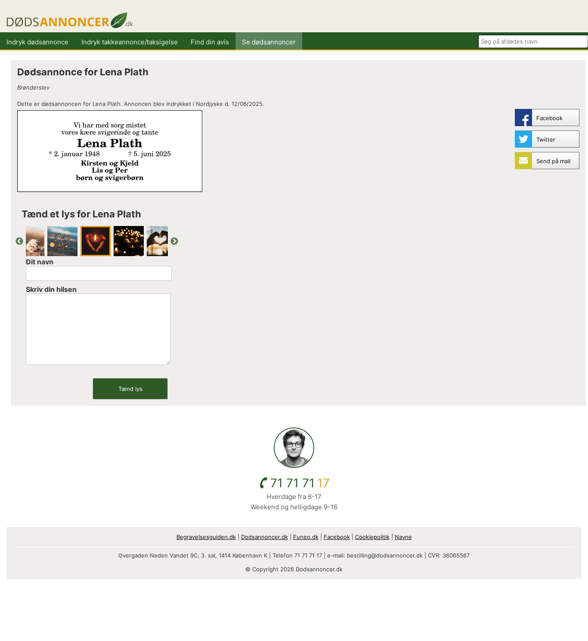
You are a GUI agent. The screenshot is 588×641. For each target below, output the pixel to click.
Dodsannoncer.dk (264, 536)
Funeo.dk (306, 536)
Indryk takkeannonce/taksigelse (129, 42)
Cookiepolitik (372, 536)
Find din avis (210, 42)
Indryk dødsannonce (37, 42)
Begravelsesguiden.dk (206, 536)
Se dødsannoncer (269, 42)
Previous (19, 241)
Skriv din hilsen (51, 289)
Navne (403, 536)
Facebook (337, 536)
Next (174, 241)
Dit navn (39, 261)
